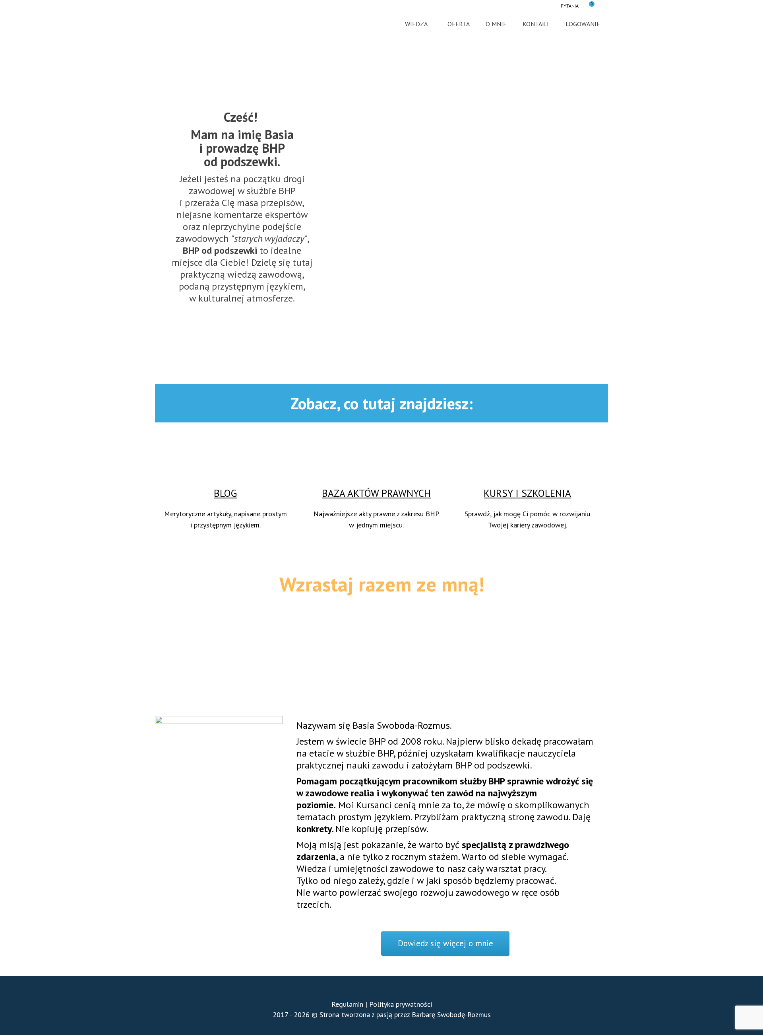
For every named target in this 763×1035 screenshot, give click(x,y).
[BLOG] (225, 454)
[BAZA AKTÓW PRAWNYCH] (376, 454)
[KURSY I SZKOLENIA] (527, 454)
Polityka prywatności (400, 1004)
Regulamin (347, 1004)
